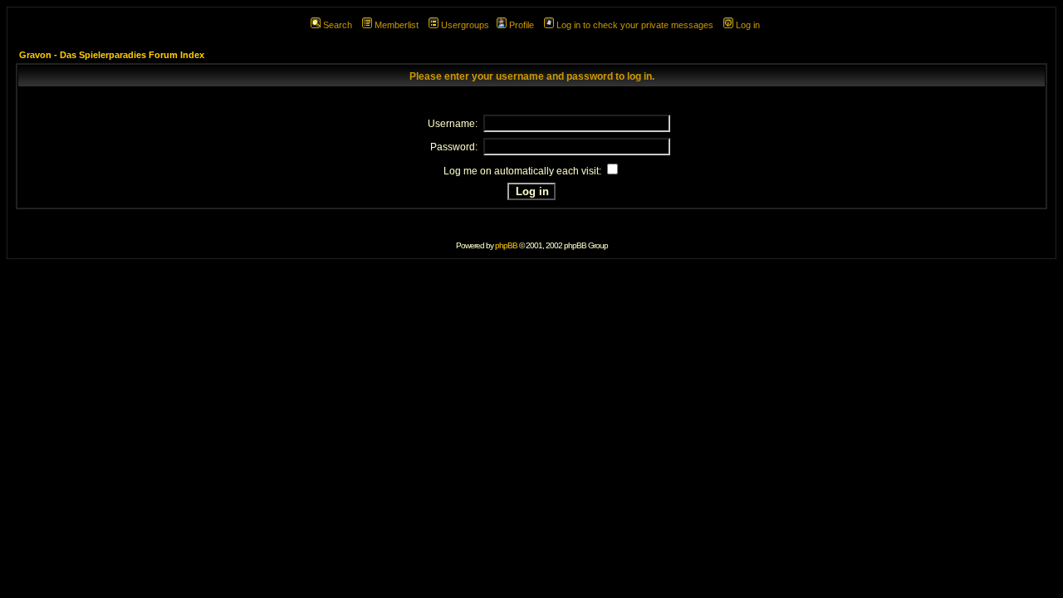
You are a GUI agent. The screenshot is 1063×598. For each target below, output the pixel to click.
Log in (748, 25)
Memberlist (397, 25)
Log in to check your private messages (634, 25)
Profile (521, 25)
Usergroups (465, 25)
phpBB (506, 245)
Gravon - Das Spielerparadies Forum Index (111, 55)
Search (337, 25)
